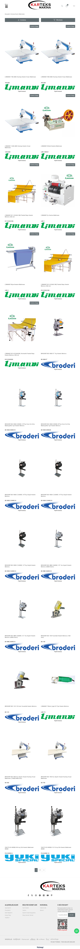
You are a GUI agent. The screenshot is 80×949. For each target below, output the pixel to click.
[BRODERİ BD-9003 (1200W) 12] (22, 538)
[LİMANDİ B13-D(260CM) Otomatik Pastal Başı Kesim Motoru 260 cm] (22, 327)
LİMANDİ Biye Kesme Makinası (15, 284)
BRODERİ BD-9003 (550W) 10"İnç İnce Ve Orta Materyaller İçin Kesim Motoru (20, 424)
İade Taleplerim (8, 912)
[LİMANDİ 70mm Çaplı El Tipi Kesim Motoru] (58, 680)
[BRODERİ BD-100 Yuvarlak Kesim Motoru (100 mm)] (58, 609)
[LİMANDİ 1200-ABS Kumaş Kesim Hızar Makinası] (22, 119)
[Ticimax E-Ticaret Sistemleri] (40, 948)
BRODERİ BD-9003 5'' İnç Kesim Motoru (53, 353)
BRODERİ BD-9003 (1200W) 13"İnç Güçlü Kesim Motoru (56, 495)
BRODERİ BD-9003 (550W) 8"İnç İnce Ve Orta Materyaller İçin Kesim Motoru (55, 424)
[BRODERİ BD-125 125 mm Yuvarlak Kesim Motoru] (22, 680)
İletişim (42, 910)
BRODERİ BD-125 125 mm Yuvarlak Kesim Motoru (21, 706)
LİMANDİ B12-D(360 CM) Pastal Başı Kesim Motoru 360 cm (55, 285)
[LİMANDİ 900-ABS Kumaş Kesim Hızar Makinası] (58, 50)
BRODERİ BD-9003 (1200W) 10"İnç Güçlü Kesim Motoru (20, 495)
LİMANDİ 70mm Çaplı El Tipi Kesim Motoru (55, 706)
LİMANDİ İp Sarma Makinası (50, 215)
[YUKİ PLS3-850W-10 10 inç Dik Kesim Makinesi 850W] (58, 821)
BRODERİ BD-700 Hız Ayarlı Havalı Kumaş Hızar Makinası (56, 777)
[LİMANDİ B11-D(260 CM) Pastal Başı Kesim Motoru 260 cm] (22, 189)
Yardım (24, 910)
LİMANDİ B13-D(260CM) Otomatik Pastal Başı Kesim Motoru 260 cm (19, 354)
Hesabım (7, 917)
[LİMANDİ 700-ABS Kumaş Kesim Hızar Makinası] (22, 50)
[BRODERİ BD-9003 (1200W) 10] (22, 468)
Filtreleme (59, 20)
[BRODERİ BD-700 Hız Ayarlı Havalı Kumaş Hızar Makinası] (58, 750)
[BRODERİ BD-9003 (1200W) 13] (58, 468)
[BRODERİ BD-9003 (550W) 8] (58, 397)
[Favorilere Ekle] (22, 58)
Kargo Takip (8, 915)
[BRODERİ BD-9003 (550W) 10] (22, 397)
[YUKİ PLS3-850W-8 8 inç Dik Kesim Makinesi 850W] (22, 821)
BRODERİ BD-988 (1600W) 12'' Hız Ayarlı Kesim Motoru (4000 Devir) (20, 636)
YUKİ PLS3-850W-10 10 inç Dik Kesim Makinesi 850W (56, 848)
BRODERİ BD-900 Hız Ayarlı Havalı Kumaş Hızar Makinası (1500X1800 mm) (20, 777)
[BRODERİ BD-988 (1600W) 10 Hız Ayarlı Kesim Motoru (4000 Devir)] (58, 538)
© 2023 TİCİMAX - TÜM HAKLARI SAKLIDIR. (63, 942)
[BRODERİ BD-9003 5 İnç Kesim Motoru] (58, 327)
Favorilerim (8, 910)
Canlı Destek (25, 908)
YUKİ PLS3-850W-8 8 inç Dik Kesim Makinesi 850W (19, 848)
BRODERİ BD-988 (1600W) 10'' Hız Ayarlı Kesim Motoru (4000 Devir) (56, 566)
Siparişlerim (8, 908)
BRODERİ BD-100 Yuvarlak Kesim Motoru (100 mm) (55, 636)
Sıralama (23, 20)
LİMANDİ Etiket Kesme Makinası (51, 146)
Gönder (71, 915)
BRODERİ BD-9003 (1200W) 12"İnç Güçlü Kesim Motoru (20, 566)
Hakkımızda (43, 908)
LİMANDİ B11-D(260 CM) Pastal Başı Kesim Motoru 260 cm (19, 216)
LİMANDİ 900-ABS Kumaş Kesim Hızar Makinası (56, 77)
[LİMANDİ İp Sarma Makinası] (58, 189)
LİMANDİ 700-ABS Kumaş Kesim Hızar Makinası (20, 77)
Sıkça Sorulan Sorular (27, 915)
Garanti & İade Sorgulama (28, 912)
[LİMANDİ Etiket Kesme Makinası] (58, 119)
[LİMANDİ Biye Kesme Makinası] (22, 258)
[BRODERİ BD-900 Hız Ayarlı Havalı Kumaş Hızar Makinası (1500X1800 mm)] (22, 750)
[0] (66, 6)
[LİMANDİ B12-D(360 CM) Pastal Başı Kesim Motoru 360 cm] (58, 258)
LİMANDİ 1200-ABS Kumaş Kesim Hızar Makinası (17, 146)
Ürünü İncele (30, 58)
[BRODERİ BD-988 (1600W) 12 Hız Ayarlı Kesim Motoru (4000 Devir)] (22, 609)
